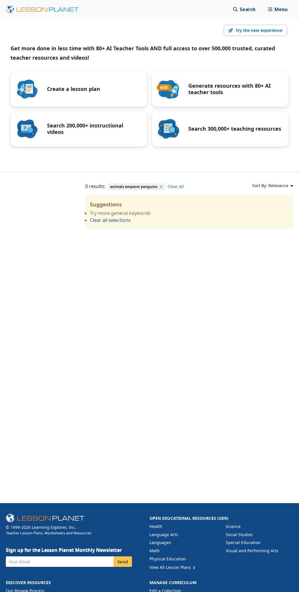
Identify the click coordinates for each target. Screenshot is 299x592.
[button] (278, 9)
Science (233, 526)
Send (122, 562)
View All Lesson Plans (171, 567)
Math (155, 550)
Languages (160, 542)
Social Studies (239, 534)
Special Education (243, 542)
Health (156, 526)
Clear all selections (110, 220)
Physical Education (168, 559)
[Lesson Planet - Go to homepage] (45, 9)
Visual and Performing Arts (252, 550)
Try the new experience (259, 30)
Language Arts (164, 534)
